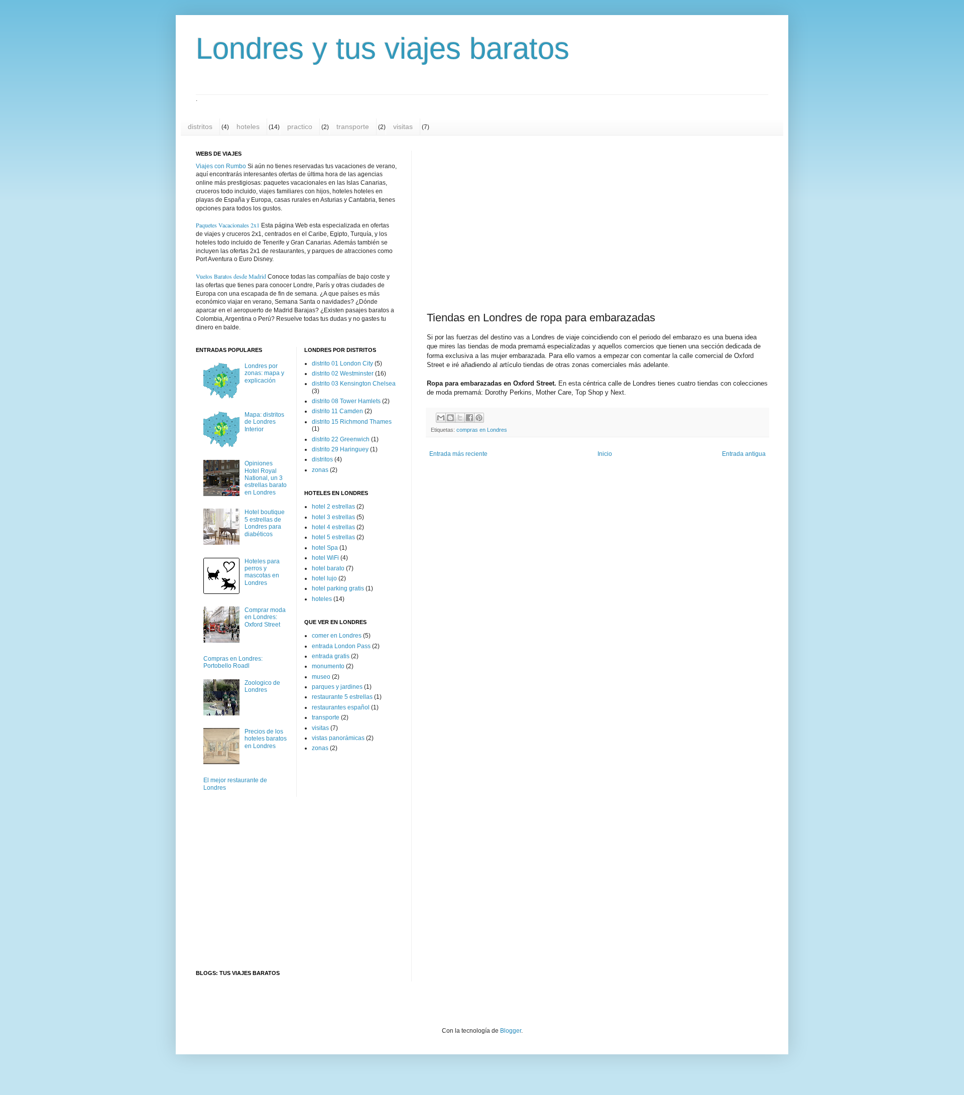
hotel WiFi (325, 557)
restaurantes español (341, 707)
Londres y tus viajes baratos (382, 48)
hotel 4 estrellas (333, 527)
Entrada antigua (744, 453)
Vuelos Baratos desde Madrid (231, 276)
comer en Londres (337, 635)
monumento (328, 666)
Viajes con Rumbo (221, 166)
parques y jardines (337, 686)
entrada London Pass (341, 646)
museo (321, 676)
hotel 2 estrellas (333, 506)
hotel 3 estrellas (333, 517)
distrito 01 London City (342, 363)
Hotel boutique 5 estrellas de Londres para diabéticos (265, 523)
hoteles (248, 127)
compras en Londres (481, 430)
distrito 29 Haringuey (340, 449)
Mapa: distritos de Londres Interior (264, 422)
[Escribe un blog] (450, 418)
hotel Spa (325, 547)
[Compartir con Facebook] (469, 418)
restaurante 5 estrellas (342, 696)
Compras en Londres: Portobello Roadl (233, 662)
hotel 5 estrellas (333, 537)
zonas (320, 469)
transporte (352, 127)
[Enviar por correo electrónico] (441, 418)
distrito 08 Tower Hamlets (346, 401)
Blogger (510, 1030)
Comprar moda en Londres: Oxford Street (265, 617)
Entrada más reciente (458, 453)
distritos (200, 127)
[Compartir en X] (460, 418)
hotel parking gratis (338, 588)
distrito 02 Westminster (343, 373)
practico (299, 127)
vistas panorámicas (338, 738)
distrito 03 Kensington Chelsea (354, 383)
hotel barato (328, 568)
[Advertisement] (512, 222)
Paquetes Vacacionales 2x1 (228, 225)
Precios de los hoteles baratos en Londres (266, 739)
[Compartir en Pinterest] (479, 418)
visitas (403, 127)
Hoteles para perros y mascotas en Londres (262, 572)
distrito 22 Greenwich (341, 439)
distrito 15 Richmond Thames (352, 421)
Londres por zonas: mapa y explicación (264, 373)
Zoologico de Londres (262, 686)
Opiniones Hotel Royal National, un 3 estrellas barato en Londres (266, 478)
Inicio (604, 453)
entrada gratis (330, 656)
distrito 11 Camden (337, 411)
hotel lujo (324, 578)
